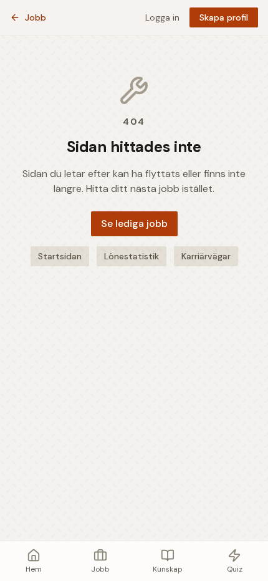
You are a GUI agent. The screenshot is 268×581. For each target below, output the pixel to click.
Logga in (162, 17)
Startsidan (60, 256)
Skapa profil (223, 17)
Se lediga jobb (134, 223)
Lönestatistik (131, 256)
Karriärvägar (206, 256)
